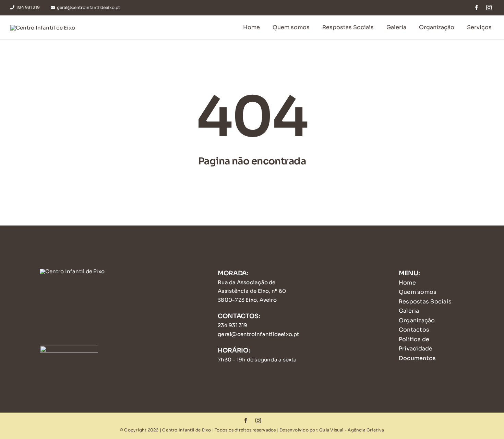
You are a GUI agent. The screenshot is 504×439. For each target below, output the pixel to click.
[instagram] (489, 7)
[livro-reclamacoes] (69, 348)
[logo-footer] (72, 271)
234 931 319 (232, 325)
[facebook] (476, 7)
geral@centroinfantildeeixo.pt (258, 334)
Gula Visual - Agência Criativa (351, 429)
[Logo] (42, 27)
